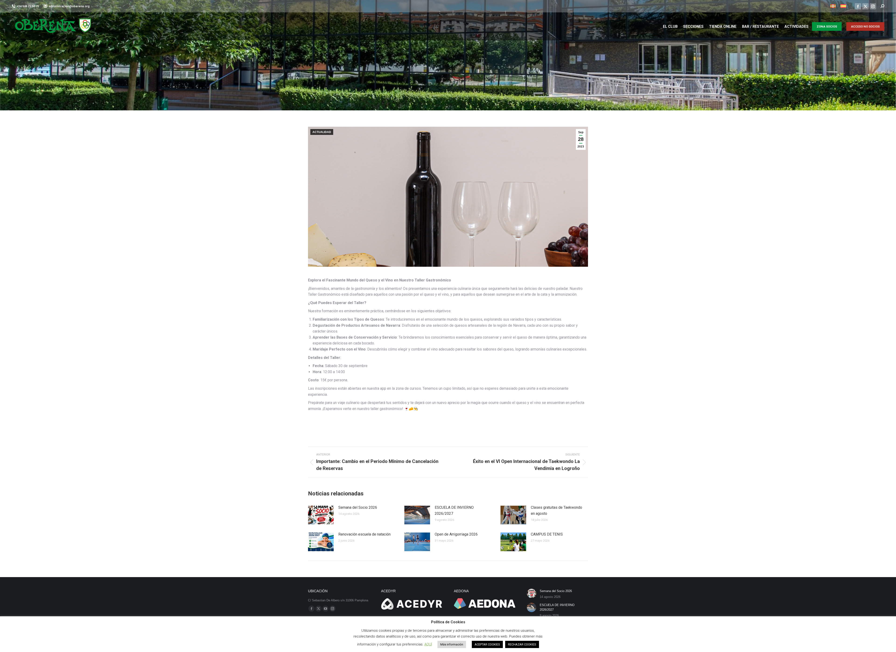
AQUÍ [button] (428, 644)
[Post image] (321, 515)
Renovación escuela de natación (364, 534)
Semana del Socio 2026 (357, 507)
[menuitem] (833, 6)
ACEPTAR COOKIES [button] (487, 644)
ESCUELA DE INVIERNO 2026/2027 (454, 510)
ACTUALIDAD (321, 132)
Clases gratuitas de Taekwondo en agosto (556, 510)
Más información (451, 644)
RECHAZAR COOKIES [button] (522, 644)
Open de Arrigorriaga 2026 (456, 534)
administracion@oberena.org (69, 6)
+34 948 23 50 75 (28, 6)
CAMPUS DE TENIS (547, 534)
